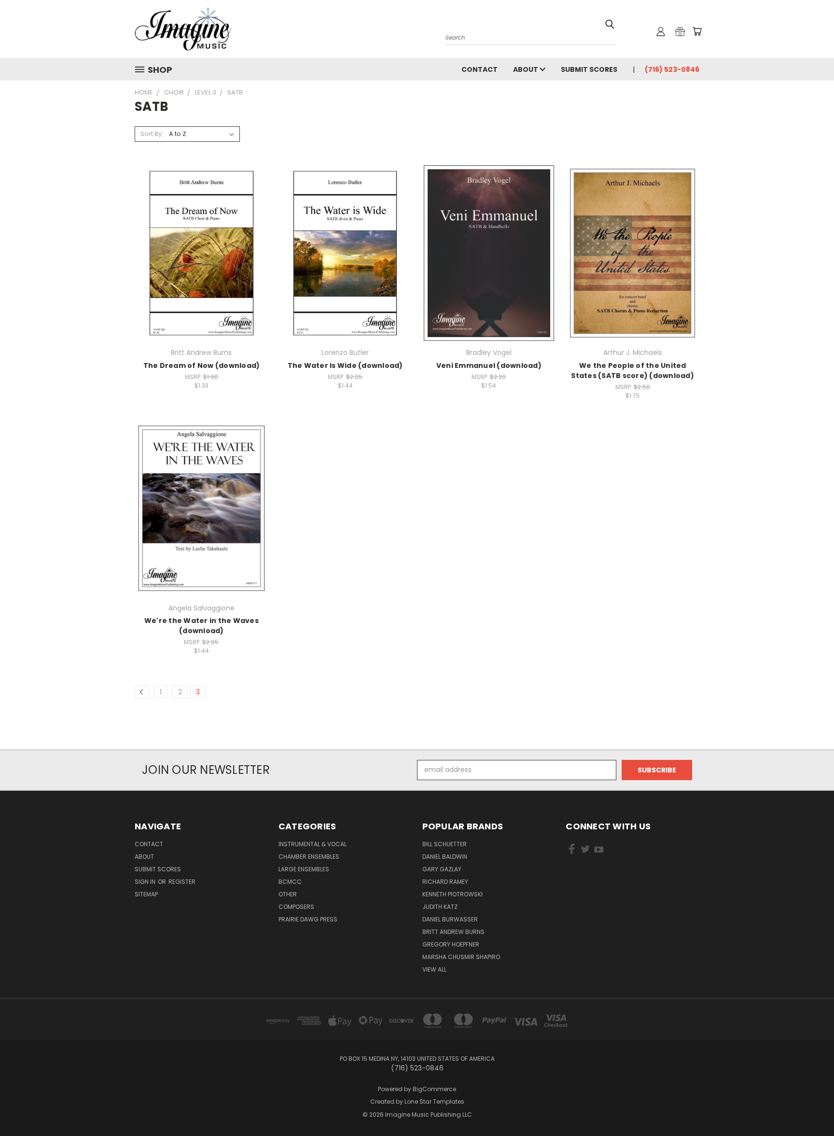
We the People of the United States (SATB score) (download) (632, 370)
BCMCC (290, 882)
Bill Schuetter (444, 844)
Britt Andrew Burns (453, 932)
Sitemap (146, 894)
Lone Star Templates (434, 1101)
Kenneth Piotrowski (452, 894)
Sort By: (151, 133)
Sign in (146, 882)
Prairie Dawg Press (307, 919)
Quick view (201, 243)
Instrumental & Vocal (312, 844)
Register (181, 882)
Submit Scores (589, 69)
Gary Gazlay (441, 869)
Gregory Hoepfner (450, 944)
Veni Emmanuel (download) (489, 365)
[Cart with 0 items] (697, 31)
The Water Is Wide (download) (345, 365)
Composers (296, 907)
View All (434, 969)
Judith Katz (440, 907)
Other (287, 894)
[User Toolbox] (661, 31)
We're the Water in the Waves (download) (201, 626)
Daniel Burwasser (450, 919)
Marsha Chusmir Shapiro (461, 957)
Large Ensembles (303, 869)
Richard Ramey (445, 882)
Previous (808, 1106)
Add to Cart (201, 261)
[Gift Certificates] (680, 31)
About (526, 69)
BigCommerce (434, 1089)
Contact (479, 69)
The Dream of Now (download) (201, 365)
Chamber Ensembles (308, 856)
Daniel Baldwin (444, 856)
